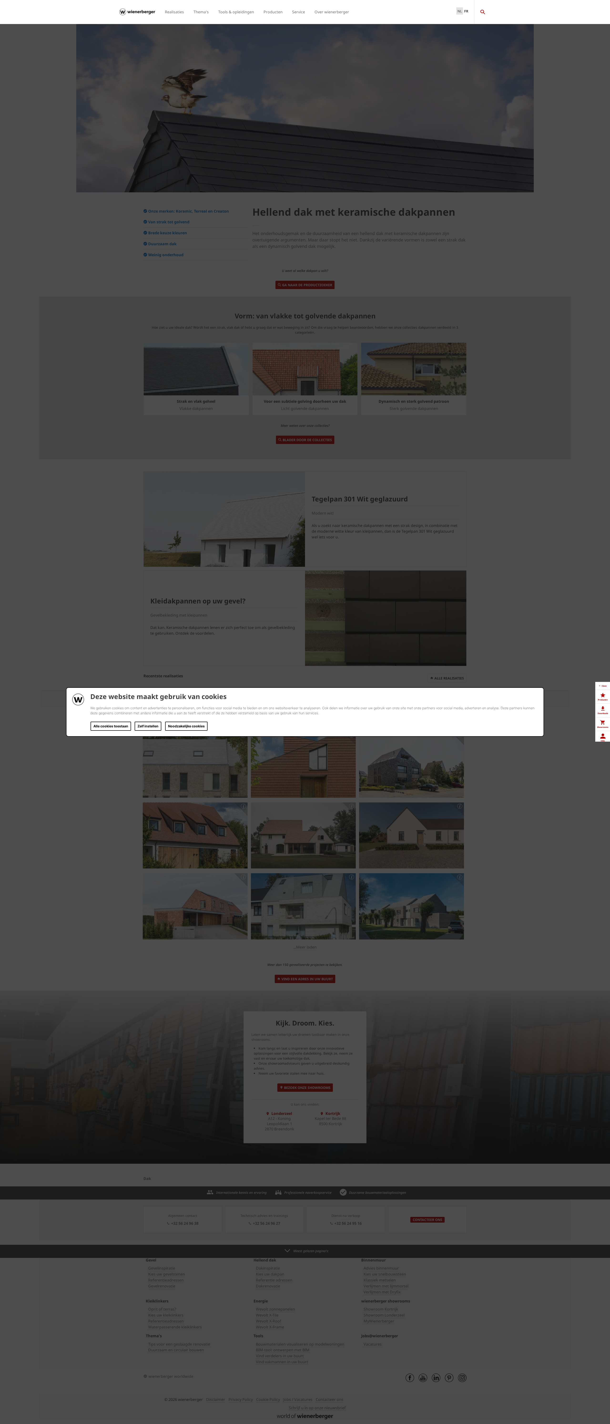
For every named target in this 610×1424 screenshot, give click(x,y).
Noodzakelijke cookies (186, 726)
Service (298, 12)
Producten (273, 12)
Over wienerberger (332, 12)
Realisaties (174, 12)
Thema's (201, 12)
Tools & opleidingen (236, 12)
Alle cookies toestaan (110, 726)
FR (466, 11)
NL (460, 11)
